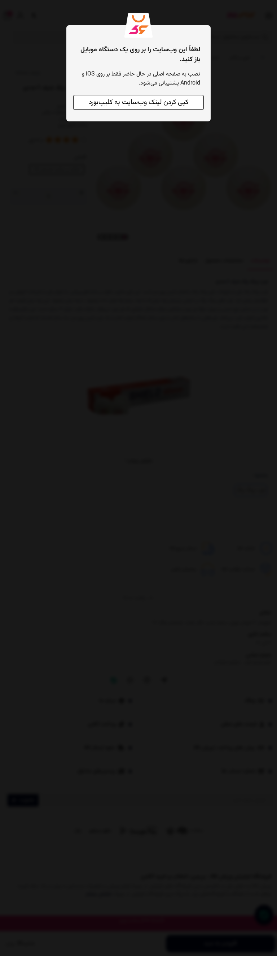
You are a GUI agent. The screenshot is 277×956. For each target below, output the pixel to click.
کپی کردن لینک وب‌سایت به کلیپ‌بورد (138, 102)
